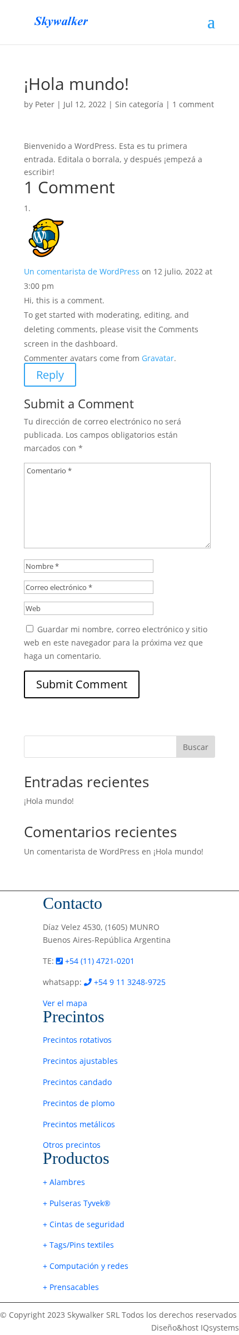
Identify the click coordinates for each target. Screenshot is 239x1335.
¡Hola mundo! (49, 801)
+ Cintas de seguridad (84, 1224)
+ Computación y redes (85, 1266)
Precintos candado (77, 1082)
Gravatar (158, 358)
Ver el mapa (65, 1003)
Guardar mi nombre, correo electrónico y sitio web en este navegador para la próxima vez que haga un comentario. (115, 642)
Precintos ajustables (80, 1061)
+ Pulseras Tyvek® (77, 1203)
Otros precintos (72, 1144)
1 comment (193, 104)
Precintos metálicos (79, 1124)
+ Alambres (64, 1182)
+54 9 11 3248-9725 (129, 982)
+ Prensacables (71, 1287)
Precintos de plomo (78, 1103)
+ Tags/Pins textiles (78, 1244)
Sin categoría (139, 104)
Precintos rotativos (77, 1039)
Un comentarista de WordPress (82, 271)
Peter (44, 104)
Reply (50, 374)
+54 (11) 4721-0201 (99, 961)
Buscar (195, 747)
